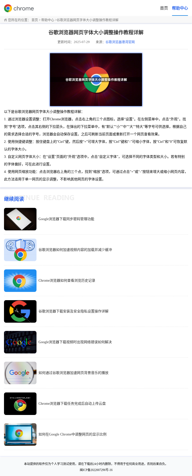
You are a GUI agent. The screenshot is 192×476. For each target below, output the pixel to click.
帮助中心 (180, 8)
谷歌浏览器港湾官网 (120, 42)
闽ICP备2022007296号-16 (96, 470)
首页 (164, 8)
